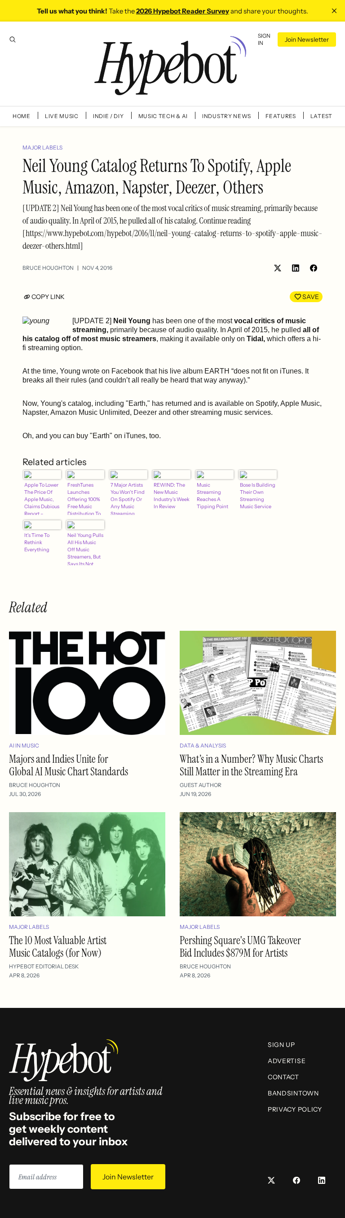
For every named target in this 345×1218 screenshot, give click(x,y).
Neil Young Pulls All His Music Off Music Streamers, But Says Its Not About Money (85, 548)
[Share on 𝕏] (278, 268)
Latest (321, 116)
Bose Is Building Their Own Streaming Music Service (257, 496)
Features (280, 116)
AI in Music (24, 745)
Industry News (226, 116)
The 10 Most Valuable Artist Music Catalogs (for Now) (57, 946)
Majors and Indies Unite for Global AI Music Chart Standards (68, 765)
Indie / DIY (108, 116)
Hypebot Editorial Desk (44, 966)
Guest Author (200, 785)
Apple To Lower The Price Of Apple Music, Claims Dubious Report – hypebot (41, 498)
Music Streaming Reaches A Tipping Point (212, 496)
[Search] (12, 39)
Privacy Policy (295, 1109)
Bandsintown (293, 1093)
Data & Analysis (203, 745)
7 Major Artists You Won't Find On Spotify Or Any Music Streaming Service (128, 498)
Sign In (264, 39)
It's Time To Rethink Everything (36, 542)
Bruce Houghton (48, 267)
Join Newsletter (307, 39)
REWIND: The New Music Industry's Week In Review (172, 496)
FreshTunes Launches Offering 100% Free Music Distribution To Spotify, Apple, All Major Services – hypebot (84, 498)
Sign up (281, 1045)
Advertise (286, 1061)
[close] (334, 11)
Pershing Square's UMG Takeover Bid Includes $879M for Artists (240, 946)
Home (22, 116)
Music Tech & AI (163, 116)
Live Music (62, 116)
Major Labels (42, 147)
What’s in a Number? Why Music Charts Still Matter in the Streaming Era (251, 765)
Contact (283, 1077)
